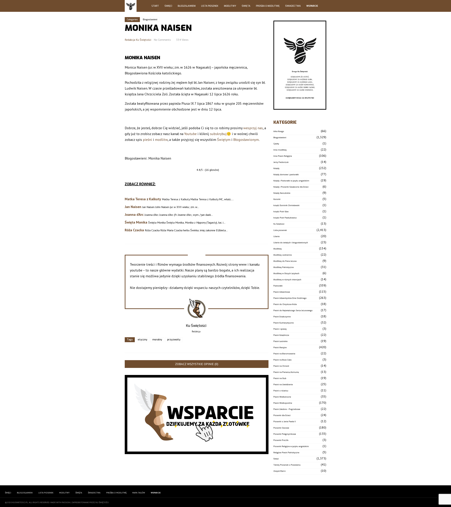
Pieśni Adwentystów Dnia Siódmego (290, 298)
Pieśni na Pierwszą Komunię (286, 372)
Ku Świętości (278, 224)
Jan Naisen (133, 206)
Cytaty (276, 144)
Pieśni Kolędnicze (281, 335)
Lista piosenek (280, 230)
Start (155, 5)
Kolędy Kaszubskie (281, 193)
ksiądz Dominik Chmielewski (286, 205)
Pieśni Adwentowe (281, 292)
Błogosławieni (187, 5)
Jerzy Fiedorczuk (281, 162)
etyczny (142, 339)
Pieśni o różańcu (280, 391)
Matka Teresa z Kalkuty (143, 199)
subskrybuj (218, 134)
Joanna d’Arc (134, 214)
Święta (246, 5)
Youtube (190, 134)
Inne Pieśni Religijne (282, 156)
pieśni (147, 139)
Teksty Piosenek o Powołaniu (287, 465)
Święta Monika (136, 222)
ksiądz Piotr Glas (281, 211)
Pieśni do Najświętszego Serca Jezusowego (293, 310)
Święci (168, 5)
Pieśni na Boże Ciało (282, 360)
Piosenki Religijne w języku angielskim (291, 446)
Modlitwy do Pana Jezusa (284, 261)
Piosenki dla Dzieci (282, 415)
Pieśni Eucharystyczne (283, 323)
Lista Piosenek (209, 5)
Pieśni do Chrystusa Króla (285, 304)
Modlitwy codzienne (282, 255)
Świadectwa (293, 5)
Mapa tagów (138, 492)
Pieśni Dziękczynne (282, 317)
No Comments (162, 39)
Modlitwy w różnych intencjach (287, 280)
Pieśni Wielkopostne (282, 403)
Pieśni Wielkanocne (282, 397)
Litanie (276, 236)
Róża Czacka (134, 230)
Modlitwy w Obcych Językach (286, 273)
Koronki (276, 199)
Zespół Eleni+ (279, 471)
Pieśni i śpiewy (280, 329)
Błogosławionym (246, 139)
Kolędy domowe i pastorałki (286, 174)
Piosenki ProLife (280, 440)
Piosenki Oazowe (281, 428)
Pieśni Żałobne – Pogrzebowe (286, 409)
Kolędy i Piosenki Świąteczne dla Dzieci (290, 187)
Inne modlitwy (280, 150)
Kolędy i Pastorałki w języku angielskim (291, 181)
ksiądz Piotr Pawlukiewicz (285, 218)
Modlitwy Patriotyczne (283, 267)
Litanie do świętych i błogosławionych (290, 243)
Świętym (223, 139)
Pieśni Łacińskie (280, 341)
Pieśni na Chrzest (281, 366)
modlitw (161, 139)
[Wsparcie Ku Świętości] (300, 69)
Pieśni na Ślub (279, 378)
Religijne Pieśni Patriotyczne (286, 452)
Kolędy (276, 168)
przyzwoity (173, 339)
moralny (157, 339)
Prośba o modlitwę (268, 5)
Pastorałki (278, 286)
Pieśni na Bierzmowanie (284, 354)
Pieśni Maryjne (280, 347)
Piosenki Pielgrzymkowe (284, 434)
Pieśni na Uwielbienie (283, 384)
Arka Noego (278, 131)
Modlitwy (230, 5)
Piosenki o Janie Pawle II (284, 421)
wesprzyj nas (253, 128)
